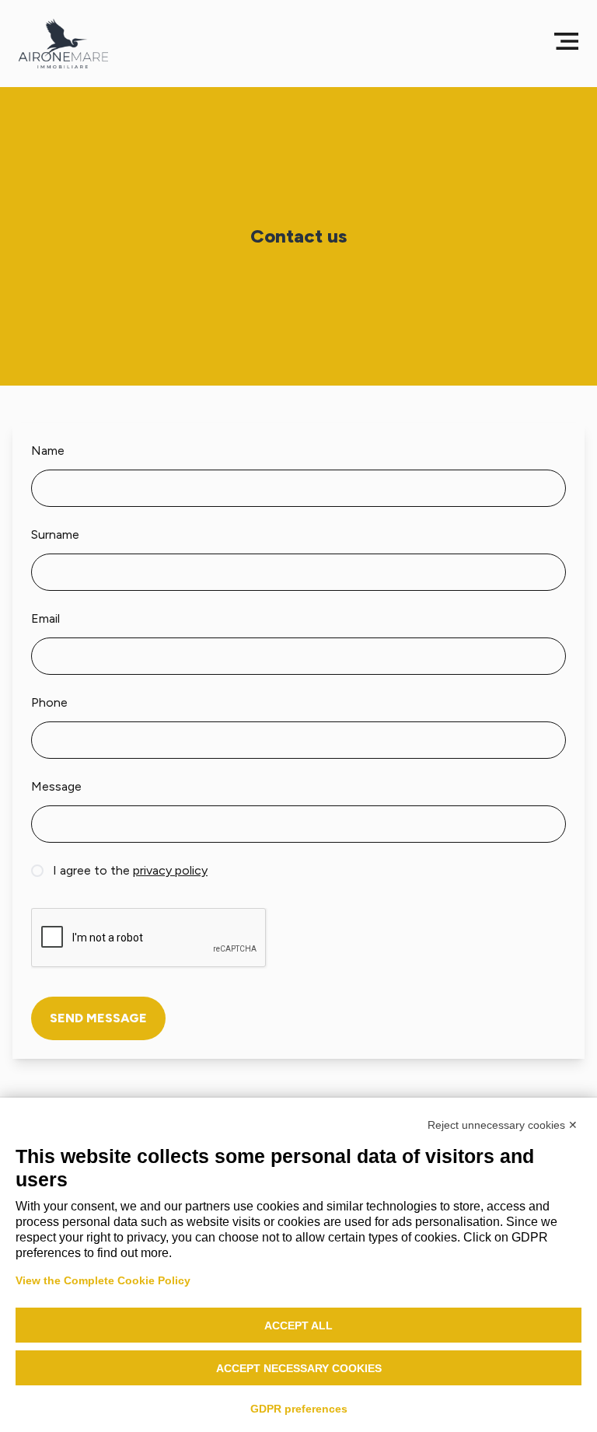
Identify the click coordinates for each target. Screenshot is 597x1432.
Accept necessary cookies (299, 1368)
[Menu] (566, 41)
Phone (49, 702)
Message (56, 786)
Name (48, 450)
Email (45, 618)
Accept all (298, 1325)
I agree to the (130, 870)
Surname (55, 534)
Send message (98, 1018)
